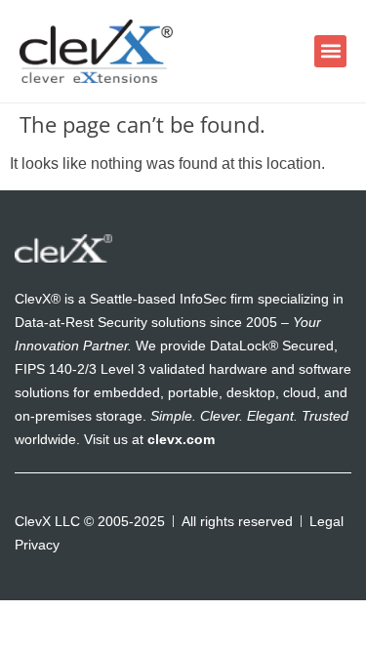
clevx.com (181, 439)
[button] (330, 51)
